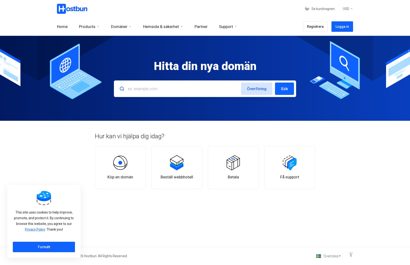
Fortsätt (44, 247)
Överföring (256, 88)
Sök (284, 88)
